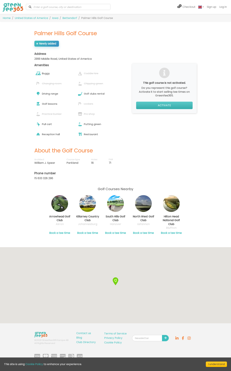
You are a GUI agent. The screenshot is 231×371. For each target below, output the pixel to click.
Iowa (55, 18)
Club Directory (86, 342)
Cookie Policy (113, 342)
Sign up (211, 7)
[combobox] (68, 7)
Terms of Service (115, 333)
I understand (216, 364)
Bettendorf (69, 18)
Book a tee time (59, 233)
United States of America (31, 18)
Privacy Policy (113, 338)
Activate (164, 105)
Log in (223, 7)
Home (7, 18)
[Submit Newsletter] (165, 338)
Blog (79, 338)
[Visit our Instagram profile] (189, 338)
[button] (115, 281)
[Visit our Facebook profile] (183, 338)
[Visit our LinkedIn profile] (177, 338)
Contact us (83, 333)
